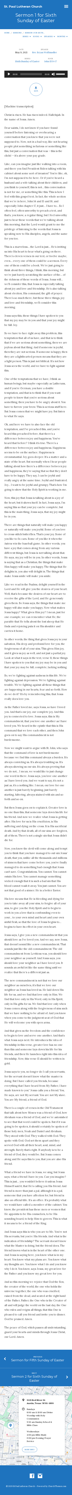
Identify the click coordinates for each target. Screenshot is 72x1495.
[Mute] (53, 74)
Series (26, 36)
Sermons (17, 33)
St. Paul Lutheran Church (23, 6)
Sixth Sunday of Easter (27, 61)
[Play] (9, 74)
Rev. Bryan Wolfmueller (44, 52)
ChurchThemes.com (57, 1486)
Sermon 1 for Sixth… (35, 33)
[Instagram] (40, 1476)
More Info (29, 1449)
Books (36, 36)
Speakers (48, 36)
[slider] (61, 74)
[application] (36, 74)
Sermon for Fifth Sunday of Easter (37, 1360)
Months (61, 36)
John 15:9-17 (50, 61)
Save (36, 91)
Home (7, 33)
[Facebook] (32, 1476)
